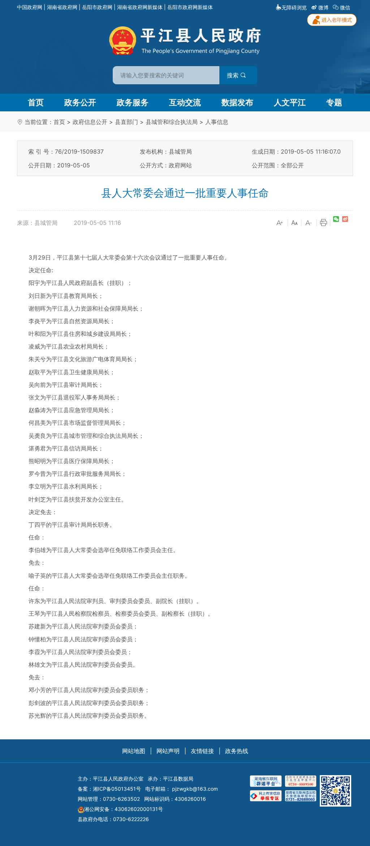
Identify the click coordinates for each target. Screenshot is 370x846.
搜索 (233, 75)
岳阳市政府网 (97, 7)
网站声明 (168, 751)
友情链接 (202, 751)
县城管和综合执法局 (172, 121)
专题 (334, 102)
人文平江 (290, 102)
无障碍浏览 (294, 7)
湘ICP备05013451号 (117, 789)
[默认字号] (294, 223)
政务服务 (133, 102)
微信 (345, 7)
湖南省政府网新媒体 (140, 7)
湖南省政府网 (62, 7)
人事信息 (216, 121)
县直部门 (126, 121)
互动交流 (185, 102)
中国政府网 (29, 7)
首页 (36, 102)
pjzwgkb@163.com (195, 789)
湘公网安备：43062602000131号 (123, 809)
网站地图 (133, 751)
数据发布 (237, 102)
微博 (323, 7)
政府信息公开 (90, 121)
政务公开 (80, 102)
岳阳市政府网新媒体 (190, 7)
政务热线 (236, 751)
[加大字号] (280, 223)
